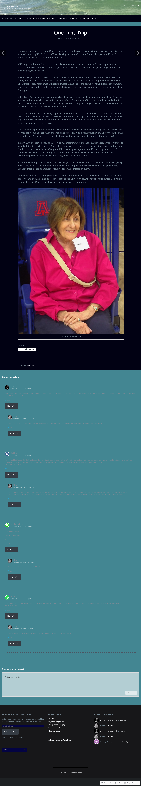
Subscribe (10, 732)
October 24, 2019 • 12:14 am (23, 419)
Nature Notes (39, 18)
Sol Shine (51, 18)
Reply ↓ (11, 406)
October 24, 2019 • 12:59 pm (21, 526)
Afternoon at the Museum (59, 728)
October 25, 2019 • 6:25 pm (23, 562)
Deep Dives (96, 18)
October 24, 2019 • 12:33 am (21, 455)
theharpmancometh (108, 720)
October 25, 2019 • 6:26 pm (23, 629)
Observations (25, 18)
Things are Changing (56, 725)
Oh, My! (51, 718)
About (125, 5)
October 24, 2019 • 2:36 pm (21, 599)
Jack (13, 386)
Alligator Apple (54, 731)
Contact (135, 5)
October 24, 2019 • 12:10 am (21, 389)
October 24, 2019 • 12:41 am (23, 487)
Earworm (74, 18)
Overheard (84, 18)
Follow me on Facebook (60, 740)
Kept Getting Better (56, 721)
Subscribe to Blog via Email (16, 714)
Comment (131, 693)
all (15, 18)
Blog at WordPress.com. (70, 773)
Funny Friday (63, 18)
